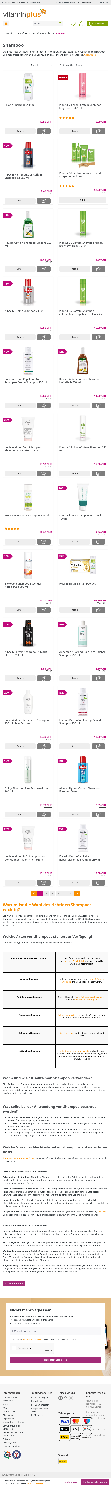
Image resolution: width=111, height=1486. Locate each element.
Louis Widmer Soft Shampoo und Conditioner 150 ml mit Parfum (25, 858)
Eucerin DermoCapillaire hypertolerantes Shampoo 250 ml (80, 858)
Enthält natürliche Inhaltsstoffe (74, 1051)
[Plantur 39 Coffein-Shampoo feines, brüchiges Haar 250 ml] (82, 224)
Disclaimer (8, 1415)
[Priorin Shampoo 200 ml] (28, 86)
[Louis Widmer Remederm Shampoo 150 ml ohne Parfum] (28, 701)
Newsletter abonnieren (55, 1359)
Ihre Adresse (37, 1401)
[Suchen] (59, 23)
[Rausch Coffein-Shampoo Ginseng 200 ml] (28, 224)
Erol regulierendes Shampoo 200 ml (27, 515)
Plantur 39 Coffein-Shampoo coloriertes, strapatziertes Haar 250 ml (81, 312)
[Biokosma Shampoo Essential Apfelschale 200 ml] (28, 565)
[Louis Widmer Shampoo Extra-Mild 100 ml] (82, 497)
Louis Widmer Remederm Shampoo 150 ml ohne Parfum (27, 721)
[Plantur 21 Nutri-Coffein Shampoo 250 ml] (82, 429)
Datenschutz (9, 1411)
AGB (5, 1407)
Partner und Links (11, 1446)
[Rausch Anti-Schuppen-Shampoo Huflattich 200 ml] (82, 361)
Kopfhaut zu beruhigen (85, 999)
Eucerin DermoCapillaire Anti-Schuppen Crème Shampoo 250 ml (26, 380)
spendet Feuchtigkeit (74, 961)
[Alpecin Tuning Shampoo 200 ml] (28, 292)
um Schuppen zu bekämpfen (91, 997)
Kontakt (104, 2)
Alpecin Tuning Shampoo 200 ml (24, 311)
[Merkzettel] (73, 23)
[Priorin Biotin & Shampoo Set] (82, 565)
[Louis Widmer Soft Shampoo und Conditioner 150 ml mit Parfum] (28, 838)
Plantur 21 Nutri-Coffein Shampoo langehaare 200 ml (80, 106)
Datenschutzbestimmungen (33, 1339)
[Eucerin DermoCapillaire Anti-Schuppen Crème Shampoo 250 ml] (28, 361)
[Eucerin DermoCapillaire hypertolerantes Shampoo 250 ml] (82, 838)
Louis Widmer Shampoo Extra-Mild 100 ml (80, 517)
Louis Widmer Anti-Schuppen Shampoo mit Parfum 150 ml (23, 449)
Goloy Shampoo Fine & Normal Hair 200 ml (27, 790)
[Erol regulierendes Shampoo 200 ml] (28, 497)
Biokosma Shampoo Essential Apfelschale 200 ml (23, 585)
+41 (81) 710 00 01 (33, 2)
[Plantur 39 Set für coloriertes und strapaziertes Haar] (82, 155)
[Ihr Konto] (81, 23)
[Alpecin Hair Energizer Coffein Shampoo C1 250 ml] (28, 156)
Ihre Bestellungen (39, 1397)
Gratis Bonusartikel (66, 2)
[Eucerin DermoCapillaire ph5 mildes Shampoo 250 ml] (82, 701)
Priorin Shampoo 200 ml (20, 105)
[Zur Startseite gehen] (24, 13)
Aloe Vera (101, 1211)
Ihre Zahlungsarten (40, 1404)
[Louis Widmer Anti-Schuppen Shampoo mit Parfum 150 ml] (28, 429)
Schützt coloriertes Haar (69, 1015)
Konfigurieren (71, 1482)
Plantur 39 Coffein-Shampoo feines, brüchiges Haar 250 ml (81, 244)
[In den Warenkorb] (44, 131)
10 (71, 893)
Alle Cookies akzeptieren (95, 1482)
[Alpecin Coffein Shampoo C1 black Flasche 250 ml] (28, 633)
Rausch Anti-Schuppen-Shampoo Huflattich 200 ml (79, 380)
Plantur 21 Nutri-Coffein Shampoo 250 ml (82, 449)
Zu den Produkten (14, 1283)
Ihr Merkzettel (37, 1415)
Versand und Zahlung (13, 1422)
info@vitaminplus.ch (96, 1434)
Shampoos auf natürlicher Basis (18, 1158)
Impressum (8, 1418)
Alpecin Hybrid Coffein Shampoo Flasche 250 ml (79, 790)
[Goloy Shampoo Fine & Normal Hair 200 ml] (28, 770)
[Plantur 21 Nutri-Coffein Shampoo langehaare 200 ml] (82, 86)
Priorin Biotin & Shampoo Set (77, 583)
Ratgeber (7, 1439)
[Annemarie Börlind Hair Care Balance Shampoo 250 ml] (82, 633)
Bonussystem (9, 1442)
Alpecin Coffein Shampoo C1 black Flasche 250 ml (26, 653)
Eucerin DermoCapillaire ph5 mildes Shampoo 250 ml (81, 721)
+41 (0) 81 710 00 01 (95, 1429)
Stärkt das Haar (67, 1033)
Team (5, 1404)
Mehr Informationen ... (36, 1483)
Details (20, 131)
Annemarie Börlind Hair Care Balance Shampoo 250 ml (82, 653)
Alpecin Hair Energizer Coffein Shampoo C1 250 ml (23, 176)
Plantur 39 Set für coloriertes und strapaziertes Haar (80, 174)
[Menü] (6, 23)
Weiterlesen (90, 54)
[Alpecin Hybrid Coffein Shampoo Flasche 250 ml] (82, 770)
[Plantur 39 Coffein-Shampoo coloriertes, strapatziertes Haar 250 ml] (82, 292)
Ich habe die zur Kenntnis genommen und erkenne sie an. (45, 1339)
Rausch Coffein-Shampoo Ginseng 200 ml (28, 244)
